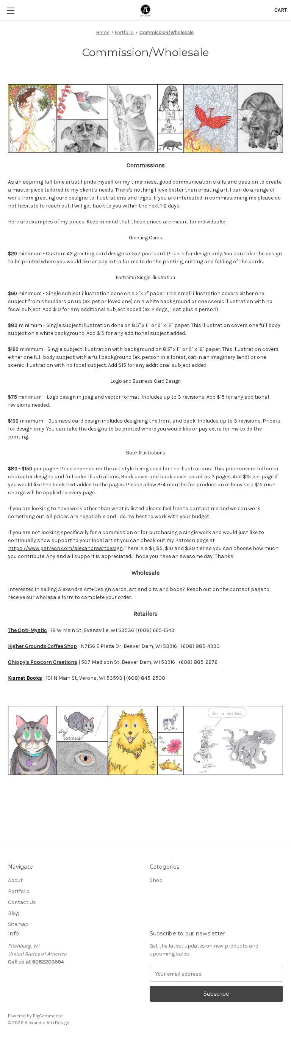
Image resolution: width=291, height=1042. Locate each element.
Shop (156, 880)
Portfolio (19, 891)
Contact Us (22, 902)
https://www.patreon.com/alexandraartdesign (65, 548)
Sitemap (18, 924)
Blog (13, 913)
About (15, 880)
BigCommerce (48, 1015)
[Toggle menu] (10, 10)
